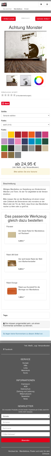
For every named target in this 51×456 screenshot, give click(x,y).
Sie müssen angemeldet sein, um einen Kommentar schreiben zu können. (21, 324)
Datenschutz (25, 389)
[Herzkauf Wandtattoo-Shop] (4, 3)
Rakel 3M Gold (12, 254)
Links (26, 368)
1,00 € (21, 297)
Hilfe (25, 365)
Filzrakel (9, 226)
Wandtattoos (18, 9)
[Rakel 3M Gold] (11, 262)
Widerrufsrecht (25, 394)
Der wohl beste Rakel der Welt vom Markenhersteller (30, 260)
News (25, 398)
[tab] (25, 183)
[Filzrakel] (11, 234)
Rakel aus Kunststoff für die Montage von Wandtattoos (29, 288)
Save (7, 103)
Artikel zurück (8, 19)
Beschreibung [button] (9, 183)
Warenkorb (25, 370)
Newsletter (25, 396)
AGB (25, 386)
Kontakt (25, 363)
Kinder (26, 9)
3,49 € (21, 241)
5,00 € (21, 269)
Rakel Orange (11, 282)
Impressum (25, 384)
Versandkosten (32, 167)
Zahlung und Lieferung (25, 391)
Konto (25, 373)
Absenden (25, 440)
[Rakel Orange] (11, 291)
